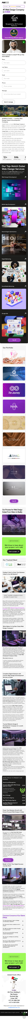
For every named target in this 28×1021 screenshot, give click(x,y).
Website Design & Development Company (13, 608)
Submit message (8, 102)
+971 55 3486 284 (14, 1000)
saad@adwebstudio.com (14, 1007)
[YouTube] (26, 1012)
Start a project (13, 551)
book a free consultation (18, 905)
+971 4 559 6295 (14, 1002)
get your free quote (7, 905)
